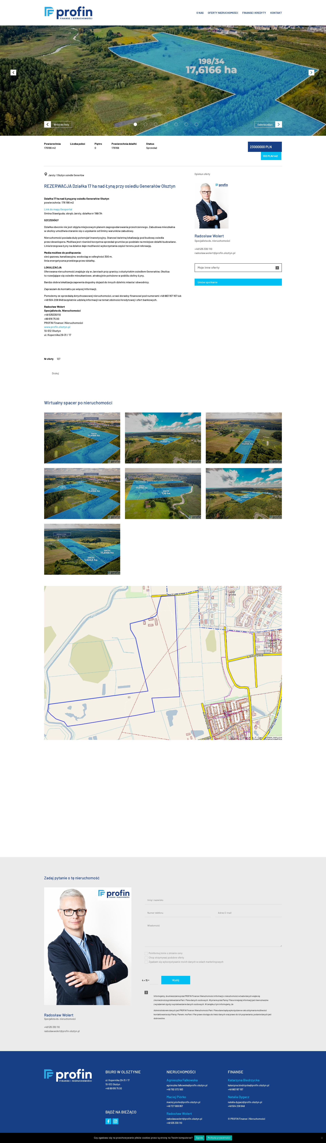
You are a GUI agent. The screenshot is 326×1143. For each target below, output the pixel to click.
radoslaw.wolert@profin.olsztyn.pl (215, 252)
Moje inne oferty (209, 267)
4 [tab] (166, 124)
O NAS (200, 13)
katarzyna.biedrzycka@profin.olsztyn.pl (248, 1085)
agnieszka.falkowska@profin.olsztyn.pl (187, 1085)
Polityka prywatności (219, 1137)
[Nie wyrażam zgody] (321, 1138)
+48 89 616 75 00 (113, 1088)
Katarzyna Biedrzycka (243, 1080)
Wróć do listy (61, 124)
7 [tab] (196, 124)
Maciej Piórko (176, 1096)
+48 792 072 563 (175, 1089)
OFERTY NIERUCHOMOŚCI (223, 13)
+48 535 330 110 (203, 248)
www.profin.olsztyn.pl (57, 326)
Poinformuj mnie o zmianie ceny (166, 953)
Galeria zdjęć (265, 124)
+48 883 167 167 (235, 1089)
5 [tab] (176, 124)
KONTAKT (276, 13)
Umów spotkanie (208, 282)
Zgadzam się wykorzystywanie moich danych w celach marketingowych (186, 961)
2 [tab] (145, 124)
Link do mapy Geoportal (58, 209)
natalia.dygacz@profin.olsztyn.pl (245, 1102)
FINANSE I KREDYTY (254, 13)
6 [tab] (186, 124)
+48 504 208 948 (236, 1106)
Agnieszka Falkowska (182, 1080)
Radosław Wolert (58, 1015)
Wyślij (175, 980)
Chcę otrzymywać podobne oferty (166, 957)
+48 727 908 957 (175, 1106)
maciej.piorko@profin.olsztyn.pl (183, 1102)
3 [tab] (155, 124)
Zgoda (199, 1137)
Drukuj (55, 373)
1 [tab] (135, 124)
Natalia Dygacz (238, 1096)
